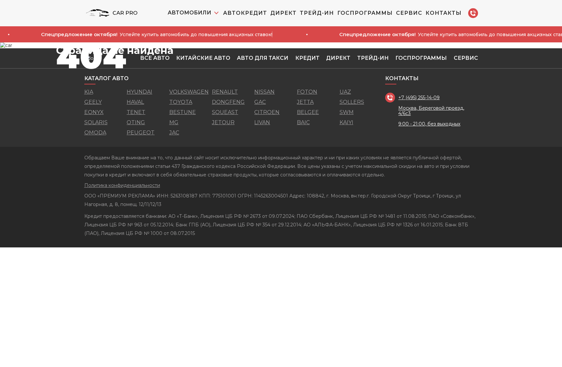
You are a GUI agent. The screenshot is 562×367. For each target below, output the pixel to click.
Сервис (409, 13)
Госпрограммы (365, 13)
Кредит (307, 58)
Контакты (444, 13)
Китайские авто (203, 58)
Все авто (155, 58)
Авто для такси (262, 58)
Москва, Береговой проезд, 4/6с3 (431, 111)
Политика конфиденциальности (122, 185)
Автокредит (245, 13)
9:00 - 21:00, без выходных (429, 124)
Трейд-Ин (317, 13)
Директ (283, 13)
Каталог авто (106, 78)
